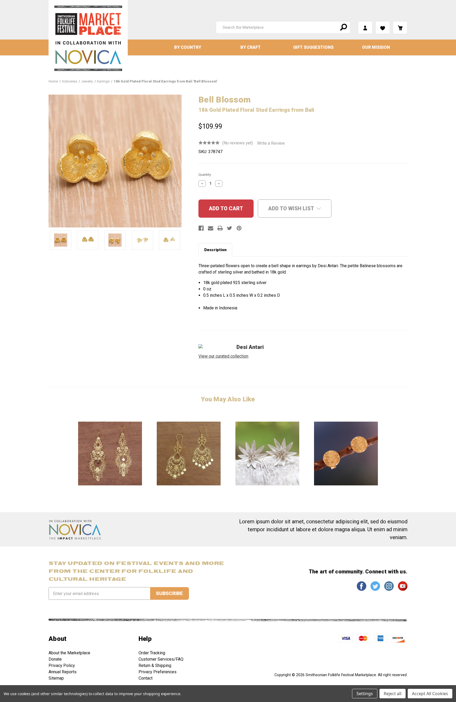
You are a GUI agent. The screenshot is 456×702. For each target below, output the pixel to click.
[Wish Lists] (382, 27)
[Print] (220, 228)
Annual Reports (63, 671)
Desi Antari (250, 347)
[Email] (210, 228)
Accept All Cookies (430, 693)
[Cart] (400, 27)
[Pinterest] (239, 228)
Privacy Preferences (158, 671)
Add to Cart (110, 453)
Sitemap (56, 678)
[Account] (365, 27)
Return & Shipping (155, 665)
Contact (146, 678)
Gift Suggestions (313, 47)
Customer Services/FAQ (161, 659)
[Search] (342, 27)
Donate (55, 659)
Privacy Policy (62, 665)
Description (215, 249)
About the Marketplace (69, 652)
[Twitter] (229, 228)
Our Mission (376, 47)
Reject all (392, 693)
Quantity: (205, 175)
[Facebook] (201, 228)
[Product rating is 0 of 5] (209, 143)
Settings (365, 693)
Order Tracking (152, 652)
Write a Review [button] (271, 143)
